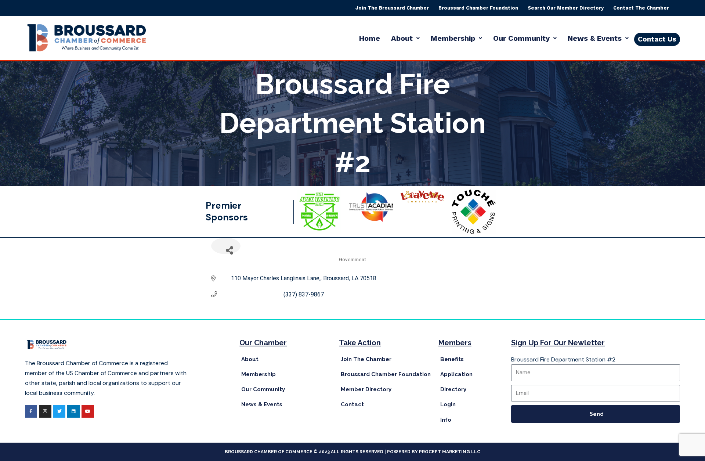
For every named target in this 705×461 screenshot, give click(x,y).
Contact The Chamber (641, 8)
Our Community (521, 38)
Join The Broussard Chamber (392, 8)
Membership (453, 38)
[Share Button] (226, 246)
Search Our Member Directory (566, 8)
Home (369, 38)
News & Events (595, 38)
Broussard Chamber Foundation (478, 8)
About (402, 38)
